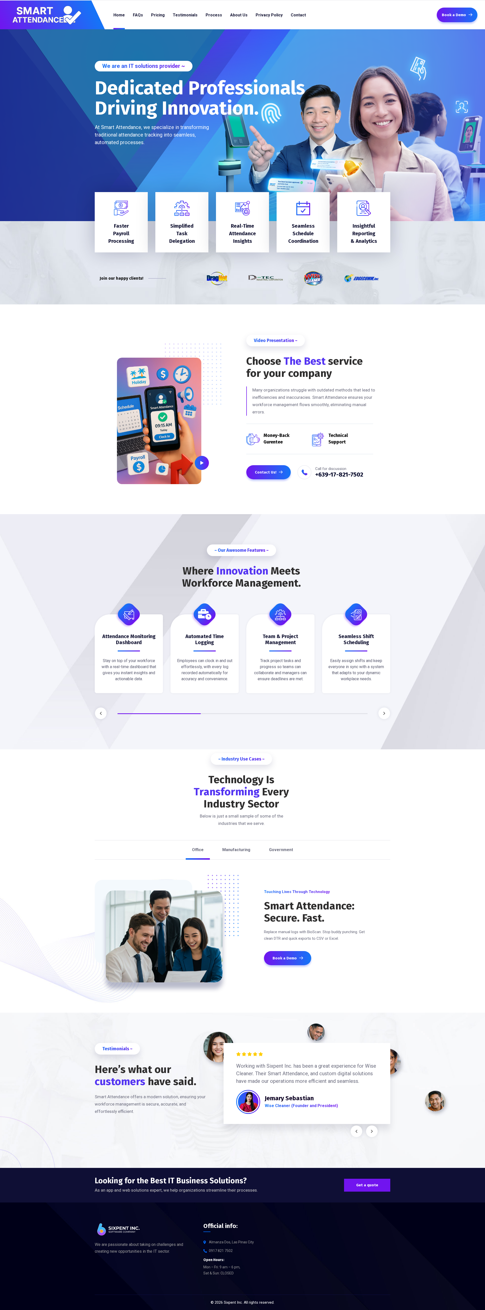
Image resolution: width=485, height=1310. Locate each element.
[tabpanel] (129, 657)
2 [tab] (242, 713)
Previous (101, 713)
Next (384, 713)
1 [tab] (159, 713)
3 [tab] (326, 713)
